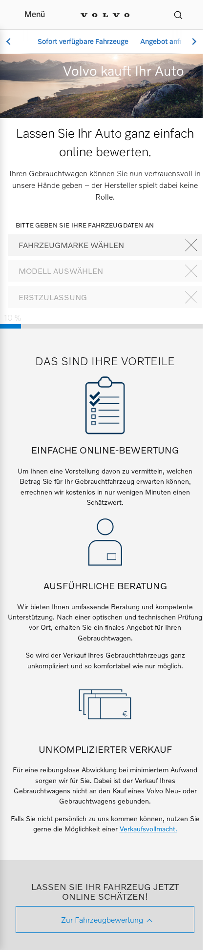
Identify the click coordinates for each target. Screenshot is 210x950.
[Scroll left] (10, 42)
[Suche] (178, 14)
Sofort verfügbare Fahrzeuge (83, 41)
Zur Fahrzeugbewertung (102, 919)
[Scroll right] (193, 42)
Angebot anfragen (169, 41)
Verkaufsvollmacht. (148, 829)
